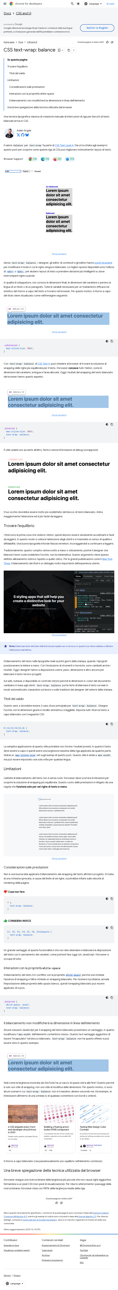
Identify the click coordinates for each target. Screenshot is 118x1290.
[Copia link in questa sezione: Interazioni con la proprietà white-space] (64, 968)
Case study (47, 1250)
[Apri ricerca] (72, 4)
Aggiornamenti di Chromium (56, 1245)
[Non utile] (112, 42)
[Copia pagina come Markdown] (69, 50)
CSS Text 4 (44, 363)
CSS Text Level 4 (64, 145)
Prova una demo (59, 254)
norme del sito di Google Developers (40, 1220)
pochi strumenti (103, 262)
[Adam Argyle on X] (18, 135)
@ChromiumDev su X (90, 1245)
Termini (7, 1275)
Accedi (110, 3)
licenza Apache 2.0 (87, 1216)
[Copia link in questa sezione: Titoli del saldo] (27, 699)
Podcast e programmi (52, 1260)
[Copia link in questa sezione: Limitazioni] (24, 769)
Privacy (17, 1275)
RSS (82, 1262)
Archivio (46, 1255)
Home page (9, 42)
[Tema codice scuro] (106, 341)
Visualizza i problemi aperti (17, 1250)
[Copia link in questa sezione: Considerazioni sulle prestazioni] (51, 867)
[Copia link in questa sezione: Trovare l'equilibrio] (37, 526)
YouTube (84, 1250)
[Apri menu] (5, 3)
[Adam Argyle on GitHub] (22, 135)
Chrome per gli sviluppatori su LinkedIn (94, 1256)
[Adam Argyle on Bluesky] (27, 135)
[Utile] (107, 42)
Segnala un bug (11, 1245)
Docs (7, 13)
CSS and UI (23, 13)
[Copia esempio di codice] (111, 341)
